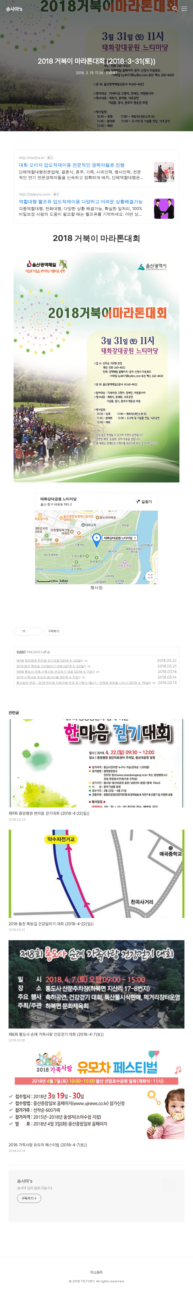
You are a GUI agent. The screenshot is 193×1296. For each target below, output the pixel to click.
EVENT (21, 652)
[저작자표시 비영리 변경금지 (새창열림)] (70, 631)
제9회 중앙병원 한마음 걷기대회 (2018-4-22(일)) (49, 660)
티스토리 (96, 1272)
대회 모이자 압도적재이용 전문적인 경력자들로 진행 (72, 165)
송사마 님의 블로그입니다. (35, 1188)
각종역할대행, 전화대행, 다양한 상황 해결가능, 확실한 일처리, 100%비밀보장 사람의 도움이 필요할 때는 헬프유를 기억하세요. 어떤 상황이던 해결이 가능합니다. (80, 211)
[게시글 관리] (36, 631)
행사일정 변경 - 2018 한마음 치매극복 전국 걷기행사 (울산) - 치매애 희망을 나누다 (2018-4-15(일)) (83, 683)
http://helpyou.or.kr (35, 194)
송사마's (14, 9)
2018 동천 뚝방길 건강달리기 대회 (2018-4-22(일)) (51, 666)
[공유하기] (30, 631)
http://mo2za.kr (31, 157)
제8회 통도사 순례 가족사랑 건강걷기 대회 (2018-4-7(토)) (55, 671)
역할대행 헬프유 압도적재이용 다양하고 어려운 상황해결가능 (81, 201)
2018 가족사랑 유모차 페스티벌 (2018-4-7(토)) (48, 677)
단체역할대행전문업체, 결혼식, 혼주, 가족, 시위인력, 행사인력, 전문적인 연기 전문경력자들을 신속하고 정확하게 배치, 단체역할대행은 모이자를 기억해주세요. (80, 174)
